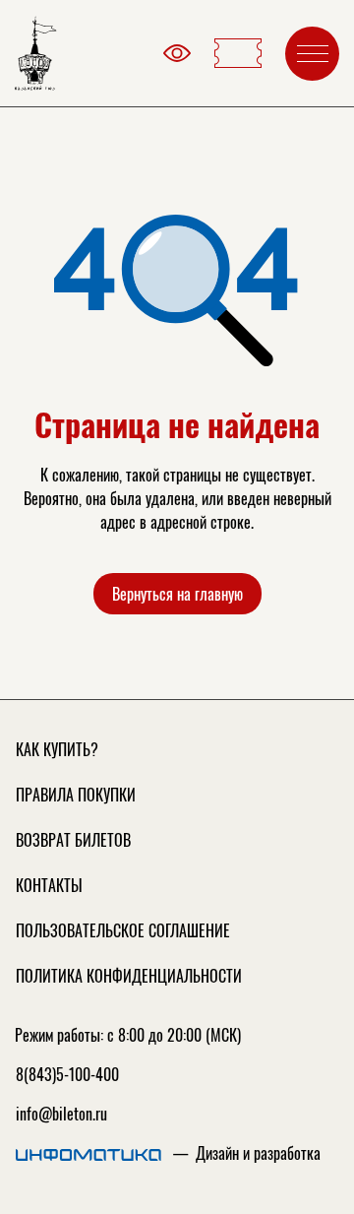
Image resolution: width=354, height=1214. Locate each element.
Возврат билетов (73, 840)
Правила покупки (76, 794)
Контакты (49, 885)
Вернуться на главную (177, 594)
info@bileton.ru (61, 1113)
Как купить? (57, 749)
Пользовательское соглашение (123, 930)
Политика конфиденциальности (129, 976)
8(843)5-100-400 (67, 1074)
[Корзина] (238, 53)
